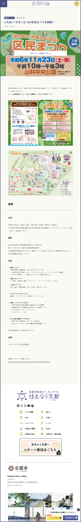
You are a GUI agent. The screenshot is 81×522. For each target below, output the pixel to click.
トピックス (29, 423)
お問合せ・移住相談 (53, 434)
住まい (48, 428)
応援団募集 (76, 3)
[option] (14, 500)
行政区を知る (30, 434)
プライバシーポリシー (14, 485)
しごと (48, 423)
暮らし (13, 26)
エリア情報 (29, 412)
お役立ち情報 (30, 428)
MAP (26, 417)
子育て (7, 26)
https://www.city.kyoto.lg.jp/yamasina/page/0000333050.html (29, 362)
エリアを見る (54, 518)
